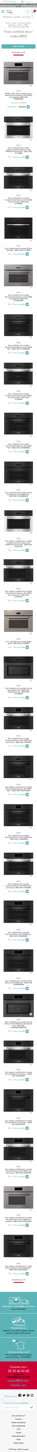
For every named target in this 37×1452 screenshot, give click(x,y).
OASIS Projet (12, 1449)
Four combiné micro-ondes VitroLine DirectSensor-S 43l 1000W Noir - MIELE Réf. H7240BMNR (18, 347)
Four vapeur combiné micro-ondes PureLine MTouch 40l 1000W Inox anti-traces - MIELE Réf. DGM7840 (18, 1171)
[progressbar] (18, 1282)
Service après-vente (18, 1426)
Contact (18, 1433)
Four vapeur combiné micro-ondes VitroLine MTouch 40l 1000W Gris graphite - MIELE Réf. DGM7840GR (18, 1219)
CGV (18, 1429)
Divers (19, 1439)
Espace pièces (18, 1443)
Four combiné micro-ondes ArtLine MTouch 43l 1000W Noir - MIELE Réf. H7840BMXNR (18, 982)
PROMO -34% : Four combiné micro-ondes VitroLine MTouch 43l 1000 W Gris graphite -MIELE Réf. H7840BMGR (18, 96)
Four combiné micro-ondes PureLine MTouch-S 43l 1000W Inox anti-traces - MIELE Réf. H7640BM (18, 740)
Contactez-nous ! (18, 1366)
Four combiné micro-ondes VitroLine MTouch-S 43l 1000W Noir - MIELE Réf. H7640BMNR (18, 837)
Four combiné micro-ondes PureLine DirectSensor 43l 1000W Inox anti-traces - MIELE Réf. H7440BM (18, 396)
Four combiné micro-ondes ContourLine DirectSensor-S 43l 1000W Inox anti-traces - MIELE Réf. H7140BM (18, 150)
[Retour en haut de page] (33, 1446)
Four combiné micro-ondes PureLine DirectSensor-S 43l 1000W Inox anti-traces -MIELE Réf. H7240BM (18, 200)
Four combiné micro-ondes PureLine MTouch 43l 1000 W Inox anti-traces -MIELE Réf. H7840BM (18, 886)
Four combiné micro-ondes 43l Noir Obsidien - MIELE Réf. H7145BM (18, 249)
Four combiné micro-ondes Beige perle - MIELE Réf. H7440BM (18, 642)
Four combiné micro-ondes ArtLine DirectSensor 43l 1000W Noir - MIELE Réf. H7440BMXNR (18, 494)
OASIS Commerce (22, 1449)
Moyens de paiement (18, 1422)
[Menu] (3, 11)
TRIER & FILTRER (18, 46)
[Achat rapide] (28, 106)
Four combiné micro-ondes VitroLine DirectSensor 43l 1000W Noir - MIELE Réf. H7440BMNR (18, 446)
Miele (18, 91)
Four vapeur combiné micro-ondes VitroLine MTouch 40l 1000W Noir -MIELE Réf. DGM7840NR (18, 1268)
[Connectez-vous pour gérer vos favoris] (30, 85)
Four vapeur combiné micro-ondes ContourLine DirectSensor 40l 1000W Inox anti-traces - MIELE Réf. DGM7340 (18, 543)
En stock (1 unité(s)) (18, 103)
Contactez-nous (28, 2)
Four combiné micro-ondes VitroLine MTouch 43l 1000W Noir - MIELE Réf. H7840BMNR (18, 934)
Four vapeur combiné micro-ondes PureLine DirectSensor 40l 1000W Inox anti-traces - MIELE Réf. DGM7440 (18, 594)
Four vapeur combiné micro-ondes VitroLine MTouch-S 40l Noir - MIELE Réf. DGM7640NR (18, 1122)
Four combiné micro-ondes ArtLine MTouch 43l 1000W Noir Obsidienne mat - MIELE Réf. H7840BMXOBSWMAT (18, 1024)
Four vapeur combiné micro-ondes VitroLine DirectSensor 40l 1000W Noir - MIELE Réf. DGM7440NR (18, 789)
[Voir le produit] (27, 157)
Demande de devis (18, 1436)
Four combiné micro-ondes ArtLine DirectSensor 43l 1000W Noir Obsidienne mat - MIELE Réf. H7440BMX (18, 691)
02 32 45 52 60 (10, 2)
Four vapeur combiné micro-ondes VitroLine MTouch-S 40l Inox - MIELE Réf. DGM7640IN (18, 1074)
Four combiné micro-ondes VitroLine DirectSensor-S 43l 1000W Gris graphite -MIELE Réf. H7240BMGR (18, 297)
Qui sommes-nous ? (18, 1416)
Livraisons (18, 1419)
